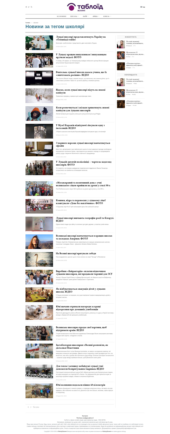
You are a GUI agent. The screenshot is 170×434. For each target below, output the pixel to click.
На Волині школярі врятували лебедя (76, 253)
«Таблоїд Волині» (62, 431)
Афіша (95, 16)
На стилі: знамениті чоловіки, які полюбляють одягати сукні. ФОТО (134, 43)
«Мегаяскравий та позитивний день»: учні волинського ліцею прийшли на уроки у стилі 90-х (83, 184)
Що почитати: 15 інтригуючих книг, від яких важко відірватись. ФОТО (135, 54)
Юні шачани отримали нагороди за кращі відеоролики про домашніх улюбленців (78, 308)
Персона (73, 16)
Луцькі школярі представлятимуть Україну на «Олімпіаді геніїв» (81, 38)
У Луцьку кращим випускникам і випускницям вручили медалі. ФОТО (81, 56)
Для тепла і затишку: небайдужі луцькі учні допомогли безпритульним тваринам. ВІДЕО (80, 367)
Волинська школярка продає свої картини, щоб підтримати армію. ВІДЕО (81, 329)
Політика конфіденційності (85, 418)
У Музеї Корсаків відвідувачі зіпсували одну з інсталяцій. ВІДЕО (80, 127)
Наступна (36, 407)
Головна (27, 22)
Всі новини (61, 16)
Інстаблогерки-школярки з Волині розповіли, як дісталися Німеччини (82, 346)
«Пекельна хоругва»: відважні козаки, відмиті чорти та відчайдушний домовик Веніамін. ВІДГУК (135, 66)
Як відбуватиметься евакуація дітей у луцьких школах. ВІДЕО (80, 290)
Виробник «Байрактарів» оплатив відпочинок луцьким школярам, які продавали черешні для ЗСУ (84, 273)
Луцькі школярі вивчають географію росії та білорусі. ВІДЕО (85, 219)
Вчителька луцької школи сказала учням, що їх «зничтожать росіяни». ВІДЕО (81, 73)
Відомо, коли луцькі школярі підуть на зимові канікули (80, 91)
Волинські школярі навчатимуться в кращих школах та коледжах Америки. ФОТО (84, 237)
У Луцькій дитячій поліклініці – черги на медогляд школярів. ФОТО (83, 163)
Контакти (85, 416)
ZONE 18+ (106, 16)
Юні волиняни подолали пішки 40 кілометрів (80, 384)
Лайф (85, 16)
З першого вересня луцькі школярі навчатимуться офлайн (83, 144)
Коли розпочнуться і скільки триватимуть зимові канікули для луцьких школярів (82, 109)
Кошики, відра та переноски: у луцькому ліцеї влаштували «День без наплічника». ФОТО (81, 202)
